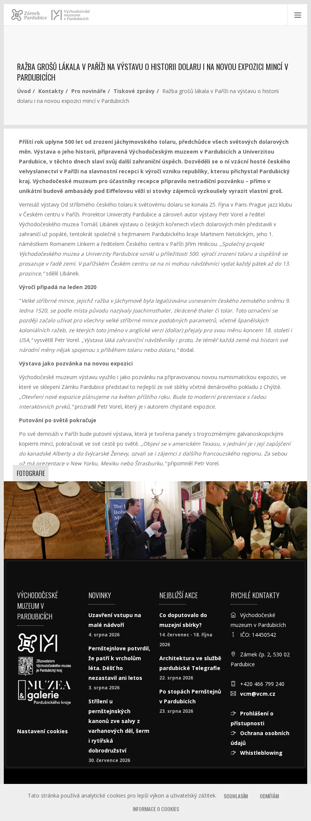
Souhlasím (236, 796)
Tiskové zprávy (134, 91)
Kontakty (51, 91)
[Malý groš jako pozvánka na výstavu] (54, 520)
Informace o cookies (156, 809)
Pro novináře (88, 91)
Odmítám (269, 796)
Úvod (24, 91)
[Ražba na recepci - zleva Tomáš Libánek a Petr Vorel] (257, 520)
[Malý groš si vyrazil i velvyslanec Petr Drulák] (155, 520)
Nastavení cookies (42, 731)
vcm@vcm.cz (257, 693)
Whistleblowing (261, 752)
